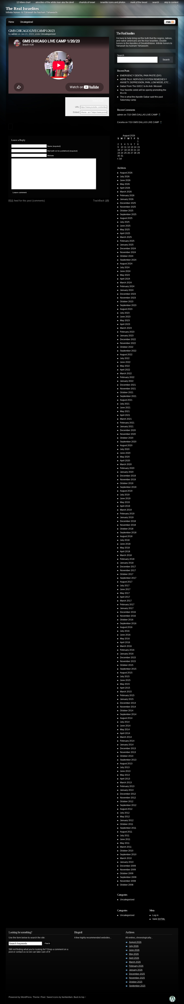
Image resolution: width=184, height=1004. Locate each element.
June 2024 (125, 271)
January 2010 (127, 862)
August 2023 (126, 309)
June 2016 (125, 635)
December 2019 (128, 475)
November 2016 (128, 616)
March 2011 (126, 847)
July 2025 (125, 222)
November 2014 (128, 707)
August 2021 (126, 400)
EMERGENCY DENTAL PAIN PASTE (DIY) (140, 75)
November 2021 (128, 388)
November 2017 (128, 570)
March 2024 (126, 282)
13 (132, 147)
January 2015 (127, 699)
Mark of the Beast (138, 2)
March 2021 (126, 419)
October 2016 (126, 619)
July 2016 (125, 631)
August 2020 (126, 445)
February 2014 (127, 741)
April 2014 (125, 733)
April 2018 (125, 551)
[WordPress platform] (172, 1001)
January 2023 (127, 335)
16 (119, 150)
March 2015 (126, 691)
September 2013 (128, 760)
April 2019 (125, 506)
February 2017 (127, 604)
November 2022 (128, 343)
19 (128, 150)
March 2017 (126, 600)
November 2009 (128, 869)
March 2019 (126, 510)
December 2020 (128, 430)
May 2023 (125, 320)
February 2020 (127, 468)
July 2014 (125, 722)
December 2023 (128, 294)
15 (138, 147)
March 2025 (126, 237)
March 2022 (126, 373)
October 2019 (126, 483)
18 (125, 150)
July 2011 (124, 835)
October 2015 (126, 665)
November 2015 (128, 661)
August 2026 (126, 173)
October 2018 (126, 529)
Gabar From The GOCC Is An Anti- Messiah (141, 86)
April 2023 (125, 324)
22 (138, 150)
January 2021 (127, 426)
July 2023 (125, 313)
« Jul (119, 158)
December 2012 (128, 794)
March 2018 (126, 555)
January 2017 (127, 608)
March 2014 (126, 737)
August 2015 (126, 672)
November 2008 (128, 881)
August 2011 (126, 832)
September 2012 (128, 805)
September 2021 (128, 396)
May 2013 (125, 775)
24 (122, 153)
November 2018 (128, 525)
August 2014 (126, 718)
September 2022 (128, 351)
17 (122, 150)
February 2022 (127, 377)
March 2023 (126, 328)
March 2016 (126, 646)
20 (132, 150)
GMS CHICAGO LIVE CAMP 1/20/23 (31, 31)
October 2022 (126, 347)
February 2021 (127, 422)
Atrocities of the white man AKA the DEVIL (55, 2)
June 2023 (125, 316)
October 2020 (126, 438)
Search (120, 55)
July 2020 (125, 449)
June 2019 (125, 498)
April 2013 (125, 778)
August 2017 (126, 582)
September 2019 (128, 487)
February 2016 (127, 650)
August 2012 (126, 809)
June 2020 (125, 453)
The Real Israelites (22, 8)
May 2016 (125, 638)
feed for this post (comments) (26, 200)
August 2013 (126, 763)
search (155, 2)
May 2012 (125, 816)
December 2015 (128, 657)
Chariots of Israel (87, 2)
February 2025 (127, 241)
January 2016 (127, 654)
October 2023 (126, 301)
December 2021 (128, 385)
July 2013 (125, 767)
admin (14, 34)
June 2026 (125, 180)
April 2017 (125, 597)
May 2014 (125, 729)
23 (119, 153)
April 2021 (125, 415)
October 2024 (126, 256)
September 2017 (128, 578)
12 (128, 147)
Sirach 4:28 (98, 100)
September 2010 (128, 854)
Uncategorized (26, 22)
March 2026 (126, 191)
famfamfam (67, 997)
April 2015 (125, 688)
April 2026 (125, 188)
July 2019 (125, 494)
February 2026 (127, 195)
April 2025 (125, 233)
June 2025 (125, 226)
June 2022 (125, 362)
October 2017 (126, 574)
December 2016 (128, 612)
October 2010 (126, 850)
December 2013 (128, 748)
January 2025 (127, 244)
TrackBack (101, 200)
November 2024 (128, 252)
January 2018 (127, 563)
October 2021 (126, 392)
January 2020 (127, 472)
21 (135, 150)
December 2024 (128, 248)
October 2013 (126, 756)
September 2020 (128, 441)
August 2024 (126, 263)
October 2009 (126, 873)
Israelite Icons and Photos (112, 2)
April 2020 (125, 460)
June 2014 (125, 725)
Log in (155, 915)
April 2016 (125, 642)
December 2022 (128, 339)
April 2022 (125, 369)
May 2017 (125, 593)
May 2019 (125, 502)
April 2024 (125, 279)
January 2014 (127, 744)
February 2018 (127, 559)
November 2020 (128, 434)
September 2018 (128, 532)
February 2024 (127, 286)
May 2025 (125, 229)
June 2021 (125, 407)
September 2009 (128, 877)
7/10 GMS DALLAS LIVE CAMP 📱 (144, 114)
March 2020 (126, 464)
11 (125, 147)
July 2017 (125, 585)
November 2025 (128, 207)
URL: (77, 107)
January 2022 (127, 381)
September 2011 (128, 828)
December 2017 (128, 566)
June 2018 (125, 544)
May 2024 (125, 275)
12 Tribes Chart (23, 2)
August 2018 (126, 536)
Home (11, 22)
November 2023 (128, 297)
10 (122, 147)
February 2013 (127, 786)
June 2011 (125, 839)
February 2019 (127, 513)
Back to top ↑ (80, 997)
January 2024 (127, 290)
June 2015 (125, 680)
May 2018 (125, 547)
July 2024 (125, 267)
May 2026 (125, 184)
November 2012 (128, 797)
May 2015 (125, 684)
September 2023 (128, 305)
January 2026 (127, 199)
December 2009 (128, 866)
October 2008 (126, 885)
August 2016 (126, 627)
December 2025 (128, 203)
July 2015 (125, 676)
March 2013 (126, 782)
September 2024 (128, 260)
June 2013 (125, 771)
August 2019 (126, 491)
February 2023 (127, 332)
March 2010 (126, 858)
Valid (158, 919)
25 (125, 153)
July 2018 (125, 540)
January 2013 (127, 790)
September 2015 (128, 669)
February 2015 (127, 695)
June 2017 (125, 589)
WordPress (26, 997)
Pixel (43, 997)
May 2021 (125, 411)
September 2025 (128, 214)
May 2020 (125, 457)
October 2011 (126, 824)
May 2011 (125, 843)
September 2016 (128, 623)
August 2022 (126, 354)
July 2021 (125, 404)
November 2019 (128, 479)
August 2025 (126, 218)
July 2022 (125, 358)
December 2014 (128, 703)
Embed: (76, 112)
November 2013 (128, 752)
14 (135, 147)
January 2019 (127, 517)
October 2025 (126, 210)
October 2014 (126, 710)
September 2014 (128, 714)
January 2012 (127, 820)
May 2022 (125, 366)
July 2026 (125, 176)
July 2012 (125, 813)
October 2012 (126, 801)
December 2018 (128, 521)
